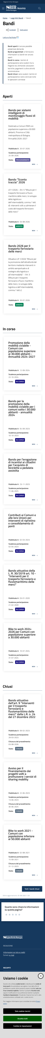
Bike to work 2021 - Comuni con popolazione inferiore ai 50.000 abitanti (21, 834)
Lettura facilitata (9, 37)
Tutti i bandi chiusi (32, 888)
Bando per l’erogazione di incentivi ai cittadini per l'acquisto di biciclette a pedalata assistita (22, 465)
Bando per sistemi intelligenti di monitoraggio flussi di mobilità (21, 114)
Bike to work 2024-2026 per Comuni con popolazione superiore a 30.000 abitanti (22, 633)
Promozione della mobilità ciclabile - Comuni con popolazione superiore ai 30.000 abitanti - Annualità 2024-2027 (22, 349)
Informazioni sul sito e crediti (14, 952)
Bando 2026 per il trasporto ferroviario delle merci (20, 248)
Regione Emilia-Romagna (10, 2)
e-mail (11, 955)
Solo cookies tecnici (22, 1011)
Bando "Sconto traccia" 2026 (17, 181)
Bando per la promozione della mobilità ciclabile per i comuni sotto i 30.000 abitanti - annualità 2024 (21, 408)
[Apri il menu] (3, 8)
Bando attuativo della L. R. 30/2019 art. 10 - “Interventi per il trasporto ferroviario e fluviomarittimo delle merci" (22, 577)
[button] (39, 8)
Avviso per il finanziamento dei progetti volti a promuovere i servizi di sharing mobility (22, 774)
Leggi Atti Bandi (16, 18)
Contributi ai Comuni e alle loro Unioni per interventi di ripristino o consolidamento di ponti (22, 521)
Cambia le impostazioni (22, 1026)
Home (5, 18)
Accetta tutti (23, 1018)
